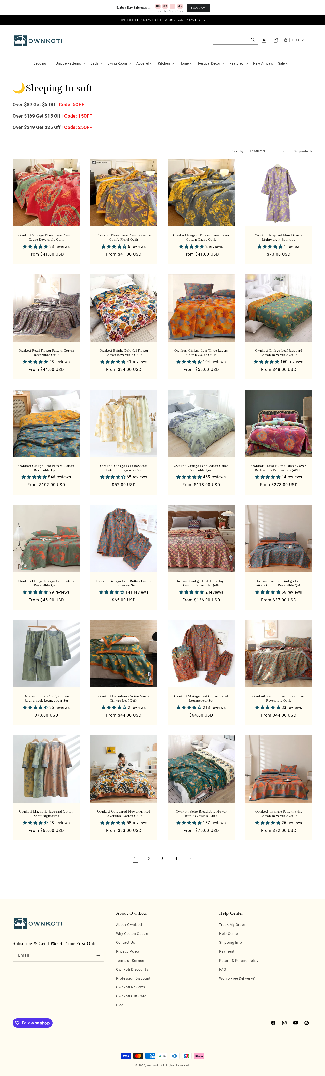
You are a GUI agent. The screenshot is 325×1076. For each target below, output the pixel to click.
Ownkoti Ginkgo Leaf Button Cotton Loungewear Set (124, 583)
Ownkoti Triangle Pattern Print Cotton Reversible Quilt (278, 813)
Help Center (229, 934)
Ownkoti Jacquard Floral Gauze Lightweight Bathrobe (278, 237)
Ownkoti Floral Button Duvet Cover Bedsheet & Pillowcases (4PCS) (278, 468)
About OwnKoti (129, 925)
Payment (226, 951)
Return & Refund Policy (238, 960)
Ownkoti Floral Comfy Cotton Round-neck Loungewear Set (46, 698)
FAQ (222, 969)
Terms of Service (130, 960)
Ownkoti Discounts (132, 969)
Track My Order (232, 925)
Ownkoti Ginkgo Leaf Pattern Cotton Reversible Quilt (46, 468)
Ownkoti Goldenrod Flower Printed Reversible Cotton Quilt (123, 813)
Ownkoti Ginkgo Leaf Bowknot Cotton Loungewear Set (124, 468)
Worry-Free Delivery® (237, 978)
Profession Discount (133, 978)
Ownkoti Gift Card (131, 996)
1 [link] (135, 858)
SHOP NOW (198, 7)
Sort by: (238, 151)
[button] (235, 40)
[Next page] (190, 859)
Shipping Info (230, 942)
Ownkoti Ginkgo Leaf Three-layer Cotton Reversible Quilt (201, 583)
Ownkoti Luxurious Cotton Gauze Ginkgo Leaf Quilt (124, 698)
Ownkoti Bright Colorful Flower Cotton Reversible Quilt (124, 353)
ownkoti (152, 1065)
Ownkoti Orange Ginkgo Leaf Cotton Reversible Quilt (46, 583)
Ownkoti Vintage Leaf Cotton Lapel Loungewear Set (201, 698)
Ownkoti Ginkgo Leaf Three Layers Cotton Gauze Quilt (201, 353)
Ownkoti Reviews (130, 987)
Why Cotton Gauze (132, 934)
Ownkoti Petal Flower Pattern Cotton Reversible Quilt (46, 353)
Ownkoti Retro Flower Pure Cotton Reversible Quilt (278, 698)
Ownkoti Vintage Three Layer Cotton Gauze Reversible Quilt (46, 237)
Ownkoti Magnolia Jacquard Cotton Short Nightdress (46, 813)
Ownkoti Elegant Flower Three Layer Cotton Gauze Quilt (201, 237)
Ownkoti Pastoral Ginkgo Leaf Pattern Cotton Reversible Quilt (279, 583)
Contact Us (125, 942)
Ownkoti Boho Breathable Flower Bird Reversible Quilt (201, 813)
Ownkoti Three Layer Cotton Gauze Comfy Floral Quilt (124, 237)
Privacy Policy (128, 951)
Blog (120, 1005)
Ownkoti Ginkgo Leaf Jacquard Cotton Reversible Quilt (278, 353)
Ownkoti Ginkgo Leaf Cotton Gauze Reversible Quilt (201, 468)
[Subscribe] (98, 956)
